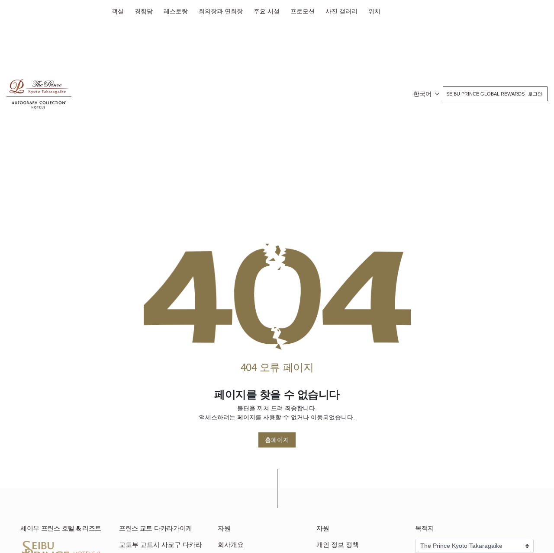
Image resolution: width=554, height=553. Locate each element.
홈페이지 (277, 439)
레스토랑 (176, 11)
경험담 (144, 11)
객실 (118, 11)
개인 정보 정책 (337, 544)
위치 (374, 11)
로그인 (535, 93)
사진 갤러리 (341, 11)
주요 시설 (267, 11)
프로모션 (302, 11)
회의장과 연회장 (221, 11)
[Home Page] (277, 296)
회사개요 (231, 544)
